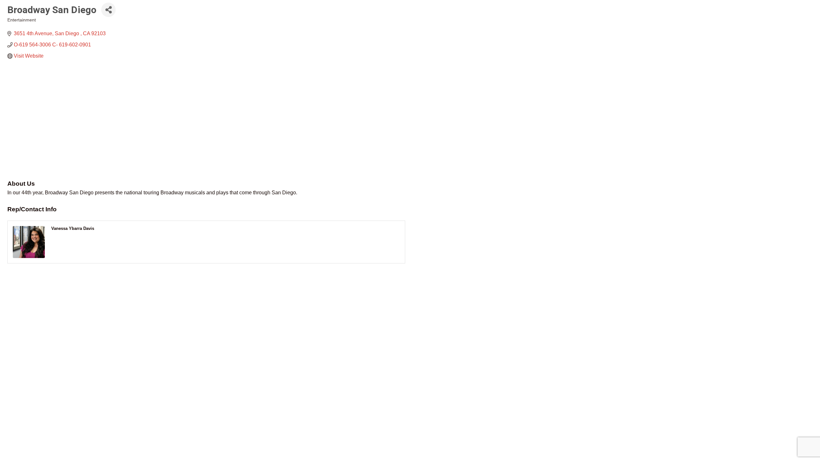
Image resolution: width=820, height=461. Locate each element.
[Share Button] (108, 10)
